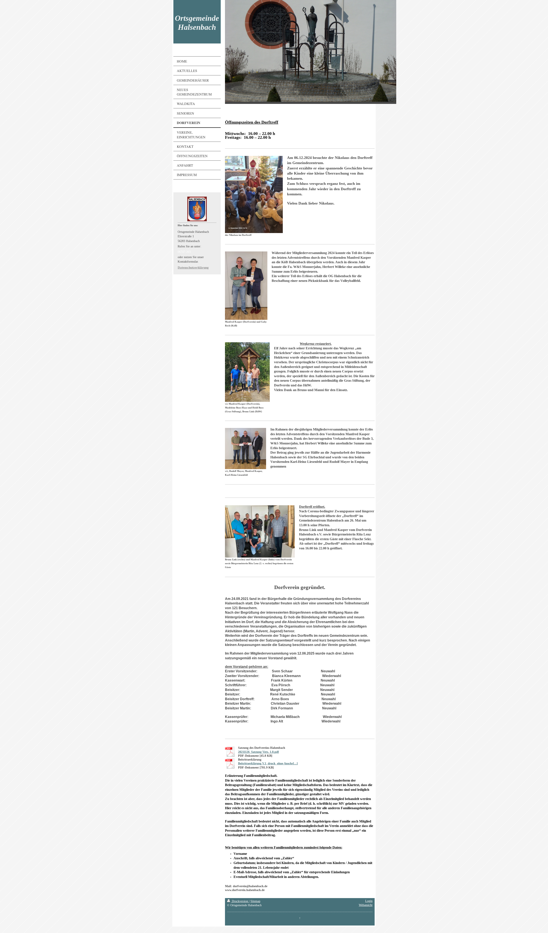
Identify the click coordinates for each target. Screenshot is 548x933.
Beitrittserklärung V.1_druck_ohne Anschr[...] (268, 763)
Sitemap (255, 901)
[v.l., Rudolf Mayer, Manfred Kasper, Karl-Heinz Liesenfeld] (245, 448)
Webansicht (365, 905)
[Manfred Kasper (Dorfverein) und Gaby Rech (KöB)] (246, 285)
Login (368, 901)
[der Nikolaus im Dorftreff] (254, 194)
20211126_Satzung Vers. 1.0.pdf (258, 752)
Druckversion (240, 901)
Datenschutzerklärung (193, 267)
